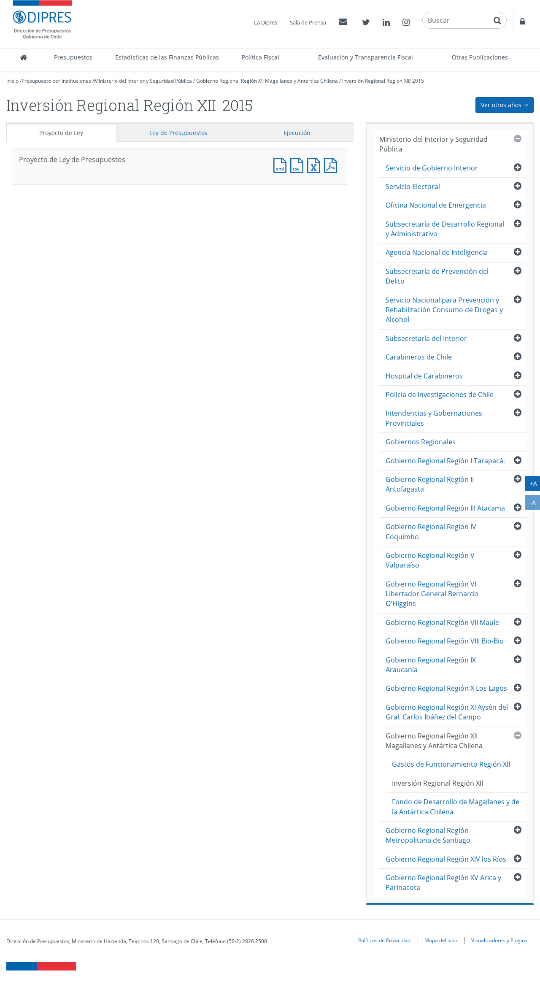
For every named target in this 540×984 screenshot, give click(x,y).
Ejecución (297, 133)
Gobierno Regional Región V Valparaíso (430, 560)
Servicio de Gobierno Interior (432, 168)
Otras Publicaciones (480, 57)
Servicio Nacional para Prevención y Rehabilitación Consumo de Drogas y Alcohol (444, 309)
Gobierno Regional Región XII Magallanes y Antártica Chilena (267, 80)
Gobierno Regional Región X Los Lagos (446, 688)
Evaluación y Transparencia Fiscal (365, 57)
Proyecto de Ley (61, 133)
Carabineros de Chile (419, 357)
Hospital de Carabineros (424, 376)
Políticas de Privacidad (384, 940)
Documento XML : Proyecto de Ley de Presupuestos (281, 164)
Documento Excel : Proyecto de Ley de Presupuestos (315, 164)
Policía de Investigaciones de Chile (440, 394)
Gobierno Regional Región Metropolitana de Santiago (428, 835)
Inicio (12, 80)
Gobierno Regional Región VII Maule (442, 622)
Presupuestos (73, 57)
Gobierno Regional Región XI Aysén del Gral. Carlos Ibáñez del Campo (447, 712)
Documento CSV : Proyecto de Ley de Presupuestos (298, 164)
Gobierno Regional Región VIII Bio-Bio (445, 641)
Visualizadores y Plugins (499, 940)
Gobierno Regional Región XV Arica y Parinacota (443, 882)
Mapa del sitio (440, 940)
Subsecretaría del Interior (426, 338)
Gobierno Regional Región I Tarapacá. (445, 460)
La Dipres (265, 22)
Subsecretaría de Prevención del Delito (437, 276)
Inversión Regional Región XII (375, 80)
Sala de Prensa (308, 22)
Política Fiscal (260, 57)
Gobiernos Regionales (421, 441)
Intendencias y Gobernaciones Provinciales (434, 417)
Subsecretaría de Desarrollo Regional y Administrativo (445, 228)
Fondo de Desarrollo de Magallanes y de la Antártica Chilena (455, 806)
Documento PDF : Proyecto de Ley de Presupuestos (332, 164)
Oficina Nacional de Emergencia (436, 205)
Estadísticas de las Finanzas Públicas (167, 57)
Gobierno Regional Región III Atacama (445, 508)
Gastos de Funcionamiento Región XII (451, 764)
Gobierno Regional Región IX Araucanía (431, 664)
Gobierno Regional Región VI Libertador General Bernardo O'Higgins (432, 593)
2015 (418, 80)
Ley (178, 133)
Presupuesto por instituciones (56, 80)
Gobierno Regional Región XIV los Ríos (446, 859)
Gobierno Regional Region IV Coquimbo (431, 531)
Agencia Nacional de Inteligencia (437, 252)
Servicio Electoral (413, 186)
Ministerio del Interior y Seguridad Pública (143, 80)
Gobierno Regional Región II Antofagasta (430, 484)
